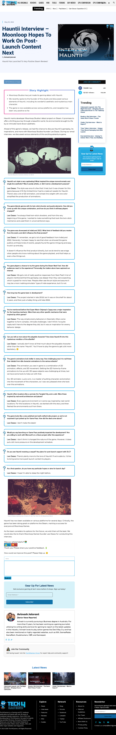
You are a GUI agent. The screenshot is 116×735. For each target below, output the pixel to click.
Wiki (47, 2)
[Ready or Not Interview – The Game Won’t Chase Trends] (39, 678)
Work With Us (82, 722)
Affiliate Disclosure (84, 718)
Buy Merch (71, 2)
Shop (61, 706)
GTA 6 (48, 9)
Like (104, 88)
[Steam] (11, 640)
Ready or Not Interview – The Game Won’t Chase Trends (39, 687)
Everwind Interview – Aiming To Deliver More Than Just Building (91, 137)
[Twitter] (45, 82)
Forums (62, 2)
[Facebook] (41, 82)
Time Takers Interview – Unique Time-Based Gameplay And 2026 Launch (92, 130)
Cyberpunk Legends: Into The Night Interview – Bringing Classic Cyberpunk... (15, 688)
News (13, 2)
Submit (8, 578)
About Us (81, 706)
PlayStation (62, 9)
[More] (58, 82)
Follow (103, 92)
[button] (114, 3)
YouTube (63, 722)
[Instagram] (9, 640)
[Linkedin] (100, 722)
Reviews (33, 2)
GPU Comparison (84, 2)
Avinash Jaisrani (10, 57)
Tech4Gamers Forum (33, 653)
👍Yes (7, 545)
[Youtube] (109, 2)
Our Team (81, 715)
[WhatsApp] (49, 82)
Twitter (62, 719)
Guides (41, 2)
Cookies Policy (83, 728)
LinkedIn (63, 716)
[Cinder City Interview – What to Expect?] (63, 678)
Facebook (63, 712)
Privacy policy (82, 725)
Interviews (44, 709)
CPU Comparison (99, 2)
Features (44, 712)
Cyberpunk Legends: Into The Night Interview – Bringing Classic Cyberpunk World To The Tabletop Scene (92, 109)
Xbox (54, 9)
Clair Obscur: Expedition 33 (77, 9)
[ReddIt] (53, 82)
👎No (14, 545)
